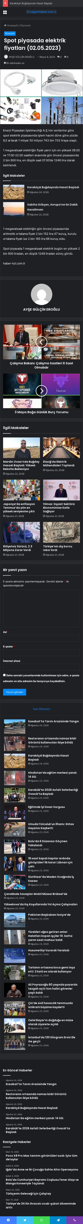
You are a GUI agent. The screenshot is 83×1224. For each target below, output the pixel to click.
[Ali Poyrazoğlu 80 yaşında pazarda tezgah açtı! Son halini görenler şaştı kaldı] (14, 990)
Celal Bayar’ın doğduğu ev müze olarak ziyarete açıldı (50, 1022)
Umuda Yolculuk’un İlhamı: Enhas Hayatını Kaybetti (51, 826)
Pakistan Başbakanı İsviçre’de (49, 915)
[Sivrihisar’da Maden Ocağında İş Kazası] (14, 882)
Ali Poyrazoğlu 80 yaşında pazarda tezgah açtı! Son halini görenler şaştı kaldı (52, 989)
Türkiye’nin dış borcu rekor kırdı (57, 548)
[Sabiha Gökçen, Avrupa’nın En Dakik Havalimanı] (13, 209)
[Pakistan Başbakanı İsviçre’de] (14, 920)
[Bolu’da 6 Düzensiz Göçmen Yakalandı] (14, 846)
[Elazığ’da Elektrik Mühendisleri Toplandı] (61, 447)
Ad (5, 632)
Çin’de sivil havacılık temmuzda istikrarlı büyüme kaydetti (50, 1005)
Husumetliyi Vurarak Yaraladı (48, 950)
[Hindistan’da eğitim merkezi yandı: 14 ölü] (14, 778)
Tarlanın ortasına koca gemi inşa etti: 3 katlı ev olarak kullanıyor (51, 969)
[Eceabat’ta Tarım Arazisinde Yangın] (14, 726)
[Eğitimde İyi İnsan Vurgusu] (14, 812)
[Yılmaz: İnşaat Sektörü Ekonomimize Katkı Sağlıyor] (61, 490)
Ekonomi (25, 25)
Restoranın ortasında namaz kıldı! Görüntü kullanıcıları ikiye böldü (52, 740)
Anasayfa (12, 25)
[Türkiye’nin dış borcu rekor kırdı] (61, 532)
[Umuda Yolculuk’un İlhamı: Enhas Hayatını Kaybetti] (14, 829)
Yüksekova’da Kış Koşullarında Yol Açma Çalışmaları (41, 904)
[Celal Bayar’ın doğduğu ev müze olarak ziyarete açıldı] (14, 1025)
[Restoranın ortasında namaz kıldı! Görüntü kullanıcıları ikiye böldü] (14, 744)
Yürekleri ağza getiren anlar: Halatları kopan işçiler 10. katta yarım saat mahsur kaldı (50, 936)
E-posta (9, 646)
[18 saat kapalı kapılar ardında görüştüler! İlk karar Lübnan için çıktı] (14, 863)
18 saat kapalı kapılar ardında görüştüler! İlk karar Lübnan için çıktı (50, 862)
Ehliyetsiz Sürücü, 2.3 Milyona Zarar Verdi (17, 548)
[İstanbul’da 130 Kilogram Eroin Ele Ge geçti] (14, 1042)
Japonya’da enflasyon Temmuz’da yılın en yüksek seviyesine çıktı (19, 507)
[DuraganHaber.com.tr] (41, 12)
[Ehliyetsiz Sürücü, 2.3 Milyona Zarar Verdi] (21, 532)
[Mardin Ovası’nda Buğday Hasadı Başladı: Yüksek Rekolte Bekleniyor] (21, 447)
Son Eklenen (41, 709)
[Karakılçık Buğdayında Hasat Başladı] (13, 192)
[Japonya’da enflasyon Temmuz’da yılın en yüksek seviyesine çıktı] (21, 490)
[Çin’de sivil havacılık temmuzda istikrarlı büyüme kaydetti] (14, 1008)
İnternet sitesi (11, 660)
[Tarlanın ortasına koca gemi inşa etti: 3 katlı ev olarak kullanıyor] (14, 973)
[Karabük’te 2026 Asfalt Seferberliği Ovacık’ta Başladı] (14, 795)
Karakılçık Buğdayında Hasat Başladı (31, 3)
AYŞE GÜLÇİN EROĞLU (21, 56)
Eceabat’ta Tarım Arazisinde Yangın (53, 721)
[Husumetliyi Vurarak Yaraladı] (14, 955)
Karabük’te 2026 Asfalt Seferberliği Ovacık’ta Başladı (53, 792)
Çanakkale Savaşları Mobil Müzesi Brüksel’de (35, 894)
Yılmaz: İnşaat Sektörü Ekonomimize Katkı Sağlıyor (59, 507)
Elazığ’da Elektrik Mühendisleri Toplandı (59, 463)
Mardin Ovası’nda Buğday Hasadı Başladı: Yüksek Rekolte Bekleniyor (21, 465)
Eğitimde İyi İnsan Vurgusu (46, 807)
